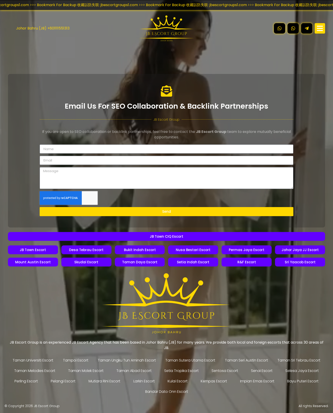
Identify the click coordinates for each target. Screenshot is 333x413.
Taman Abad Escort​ (134, 370)
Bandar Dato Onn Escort (166, 391)
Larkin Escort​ (144, 381)
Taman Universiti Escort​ (33, 360)
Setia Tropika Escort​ (181, 370)
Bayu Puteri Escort (303, 381)
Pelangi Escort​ (63, 381)
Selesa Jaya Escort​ (302, 370)
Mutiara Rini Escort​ (104, 381)
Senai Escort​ (262, 370)
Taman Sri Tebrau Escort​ (299, 360)
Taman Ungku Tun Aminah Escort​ (127, 360)
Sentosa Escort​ (225, 370)
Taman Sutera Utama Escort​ (190, 360)
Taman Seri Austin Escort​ (246, 360)
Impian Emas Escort (257, 381)
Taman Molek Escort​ (86, 370)
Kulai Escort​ (178, 381)
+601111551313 (58, 28)
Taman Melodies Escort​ (34, 370)
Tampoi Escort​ (75, 360)
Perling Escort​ (26, 381)
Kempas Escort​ (214, 381)
